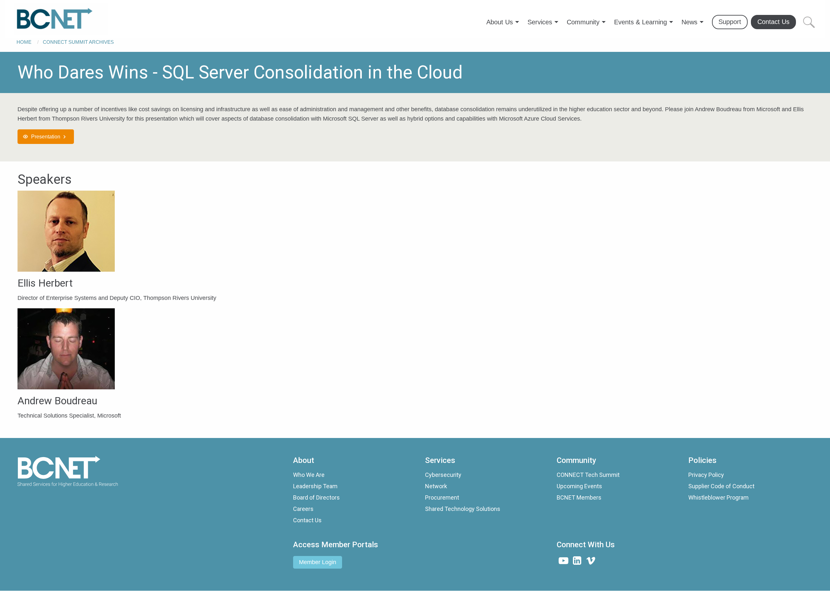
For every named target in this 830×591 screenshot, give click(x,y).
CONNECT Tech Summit (588, 474)
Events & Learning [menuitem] (640, 22)
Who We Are (309, 474)
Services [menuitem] (540, 22)
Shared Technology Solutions (462, 508)
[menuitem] (61, 19)
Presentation (45, 136)
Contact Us (307, 520)
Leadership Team (315, 486)
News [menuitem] (689, 22)
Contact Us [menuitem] (773, 21)
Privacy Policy (706, 474)
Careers (303, 508)
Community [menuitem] (583, 22)
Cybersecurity (443, 474)
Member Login (317, 562)
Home (24, 42)
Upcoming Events (579, 486)
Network (436, 486)
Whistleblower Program (718, 497)
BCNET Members (579, 497)
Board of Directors (316, 497)
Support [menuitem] (729, 21)
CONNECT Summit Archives (78, 42)
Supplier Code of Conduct (721, 486)
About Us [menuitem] (499, 22)
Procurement (442, 497)
